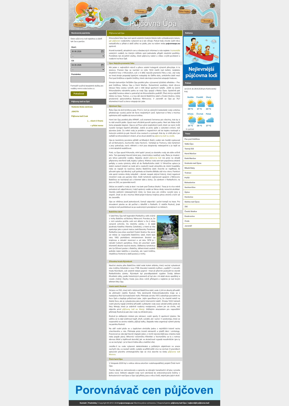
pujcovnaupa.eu (126, 403)
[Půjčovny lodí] (201, 58)
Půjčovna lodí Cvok (79, 116)
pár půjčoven (114, 41)
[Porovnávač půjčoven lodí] (144, 390)
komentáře (175, 50)
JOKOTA (75, 111)
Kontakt (83, 403)
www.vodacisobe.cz (86, 88)
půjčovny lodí (81, 39)
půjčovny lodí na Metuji (133, 309)
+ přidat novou (96, 125)
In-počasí (190, 129)
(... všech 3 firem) (95, 121)
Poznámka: (76, 74)
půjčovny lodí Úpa (178, 403)
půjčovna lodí (155, 158)
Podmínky (92, 403)
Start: (73, 47)
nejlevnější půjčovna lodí (198, 403)
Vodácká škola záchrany (82, 107)
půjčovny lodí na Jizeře (164, 136)
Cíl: (72, 61)
